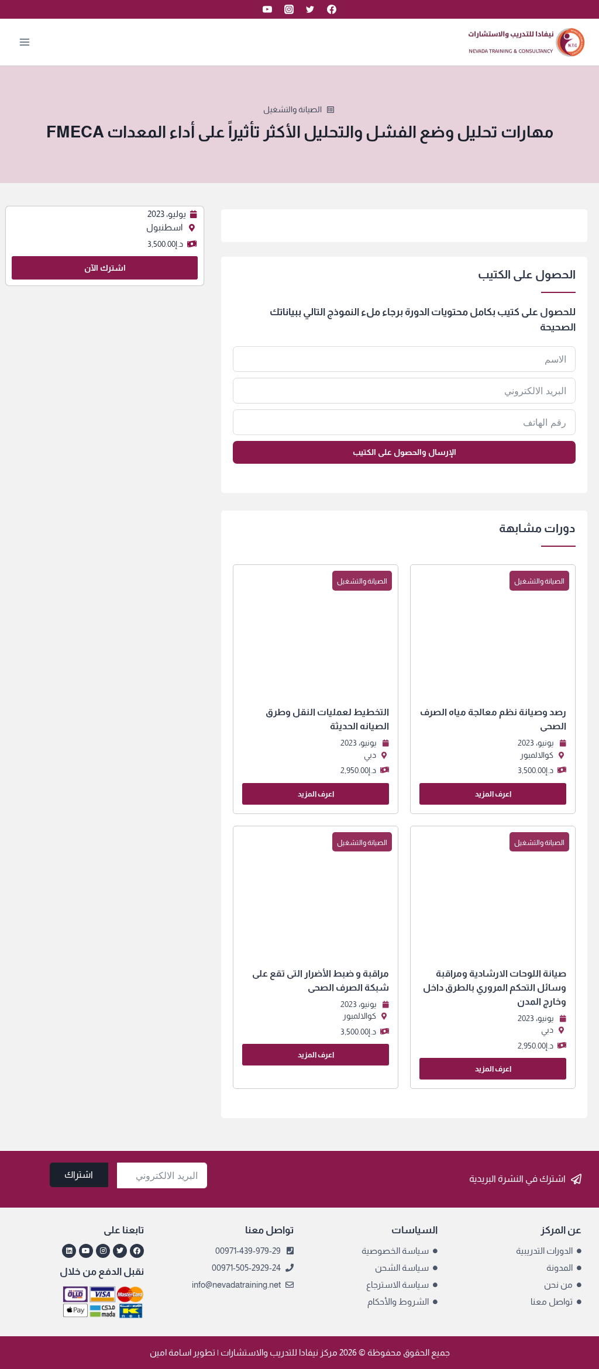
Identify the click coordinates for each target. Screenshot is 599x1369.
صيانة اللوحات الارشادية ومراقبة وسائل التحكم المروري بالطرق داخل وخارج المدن (494, 987)
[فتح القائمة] (25, 42)
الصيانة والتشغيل (292, 109)
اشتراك (78, 1175)
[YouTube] (267, 9)
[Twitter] (310, 9)
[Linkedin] (69, 1251)
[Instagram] (289, 9)
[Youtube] (86, 1251)
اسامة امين (170, 1352)
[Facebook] (331, 9)
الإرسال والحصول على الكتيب (404, 452)
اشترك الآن (105, 268)
